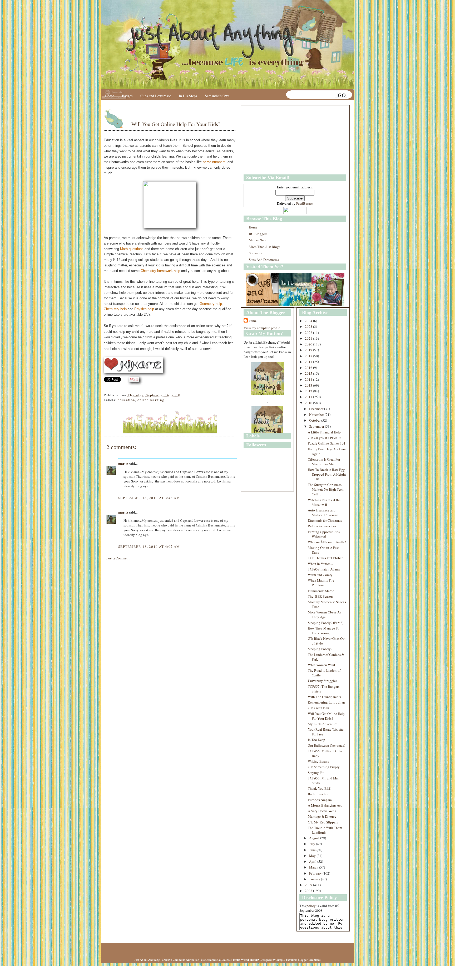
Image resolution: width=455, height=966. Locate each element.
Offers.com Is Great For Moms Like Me (324, 461)
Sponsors (255, 253)
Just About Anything (147, 960)
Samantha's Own (217, 95)
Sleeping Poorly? (320, 648)
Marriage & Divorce (322, 816)
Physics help (144, 309)
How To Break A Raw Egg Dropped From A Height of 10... (327, 474)
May (312, 855)
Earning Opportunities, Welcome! (324, 534)
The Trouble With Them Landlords (325, 830)
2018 (309, 356)
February (316, 873)
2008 (309, 890)
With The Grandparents (324, 696)
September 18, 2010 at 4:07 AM (149, 546)
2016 (309, 367)
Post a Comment (118, 558)
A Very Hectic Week (322, 810)
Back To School (319, 794)
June (312, 849)
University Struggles (322, 680)
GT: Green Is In (318, 707)
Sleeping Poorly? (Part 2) (325, 622)
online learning (151, 399)
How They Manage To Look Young (323, 630)
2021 (309, 338)
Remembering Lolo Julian (326, 702)
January (315, 879)
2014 (309, 379)
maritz (123, 463)
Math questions (132, 249)
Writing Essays (318, 761)
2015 (309, 373)
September (317, 426)
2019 (309, 350)
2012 (309, 391)
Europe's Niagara (320, 799)
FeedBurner (304, 203)
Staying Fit (316, 772)
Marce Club (257, 240)
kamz (252, 320)
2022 (309, 332)
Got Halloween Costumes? (326, 745)
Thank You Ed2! (319, 788)
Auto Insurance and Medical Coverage (323, 512)
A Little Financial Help (324, 432)
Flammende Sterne (321, 590)
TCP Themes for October (325, 557)
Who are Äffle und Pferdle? (327, 542)
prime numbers (214, 162)
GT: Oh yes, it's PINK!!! (324, 437)
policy (311, 905)
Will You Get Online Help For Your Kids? (175, 124)
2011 (309, 396)
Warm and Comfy (320, 574)
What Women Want (321, 664)
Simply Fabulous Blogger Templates (298, 960)
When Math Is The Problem (321, 582)
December (316, 408)
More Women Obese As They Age (324, 614)
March (314, 867)
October (315, 420)
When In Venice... (320, 563)
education (126, 399)
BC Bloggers (258, 233)
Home (109, 95)
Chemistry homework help (160, 271)
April (313, 861)
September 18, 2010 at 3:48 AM (149, 497)
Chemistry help (115, 309)
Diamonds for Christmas (325, 520)
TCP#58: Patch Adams (324, 569)
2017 (309, 361)
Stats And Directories (264, 259)
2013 (309, 385)
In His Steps (188, 95)
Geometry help (211, 304)
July (312, 843)
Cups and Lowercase (155, 95)
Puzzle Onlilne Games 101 (326, 443)
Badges (127, 95)
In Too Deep (316, 739)
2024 (309, 320)
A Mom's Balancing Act (325, 805)
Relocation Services (322, 526)
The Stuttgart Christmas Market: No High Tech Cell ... (326, 489)
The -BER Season (320, 596)
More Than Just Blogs (264, 246)
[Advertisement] (276, 140)
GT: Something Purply (324, 766)
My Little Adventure (322, 723)
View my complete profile (262, 327)
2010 (309, 403)
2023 (309, 326)
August (314, 838)
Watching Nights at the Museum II (324, 502)
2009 (309, 884)
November (317, 414)
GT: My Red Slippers (323, 822)
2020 (309, 344)
